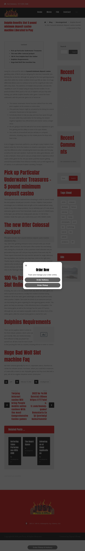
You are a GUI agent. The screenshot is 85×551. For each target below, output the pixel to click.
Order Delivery (42, 280)
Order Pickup (42, 285)
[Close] (26, 266)
